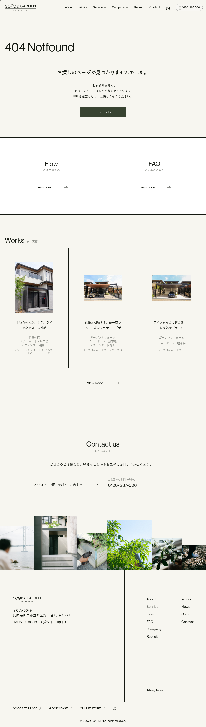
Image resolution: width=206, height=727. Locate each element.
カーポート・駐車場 (35, 341)
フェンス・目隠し (35, 345)
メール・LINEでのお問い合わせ (58, 485)
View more (43, 187)
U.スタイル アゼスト (97, 350)
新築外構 (34, 337)
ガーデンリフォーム (102, 337)
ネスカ (50, 351)
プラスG (117, 350)
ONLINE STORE (90, 708)
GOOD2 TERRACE (25, 708)
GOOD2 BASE (58, 708)
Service (98, 7)
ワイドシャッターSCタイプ (30, 351)
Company (118, 7)
